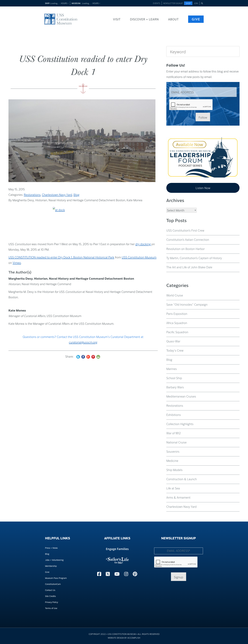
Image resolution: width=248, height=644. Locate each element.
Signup (178, 577)
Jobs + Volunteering (54, 559)
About (173, 19)
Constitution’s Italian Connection (187, 239)
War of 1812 (173, 433)
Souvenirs (172, 451)
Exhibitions (173, 414)
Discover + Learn (144, 19)
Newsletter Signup (173, 3)
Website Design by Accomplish (124, 637)
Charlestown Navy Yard (57, 194)
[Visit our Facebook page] (99, 573)
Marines (171, 369)
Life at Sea (173, 488)
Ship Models (174, 470)
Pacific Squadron (177, 332)
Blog (76, 194)
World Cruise (174, 295)
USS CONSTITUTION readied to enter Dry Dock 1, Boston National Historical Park (61, 257)
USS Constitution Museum (139, 257)
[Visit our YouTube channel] (117, 573)
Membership (51, 565)
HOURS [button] (64, 3)
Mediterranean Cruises (181, 396)
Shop (188, 3)
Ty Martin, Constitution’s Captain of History (194, 258)
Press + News (51, 547)
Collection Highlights (179, 424)
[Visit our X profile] (108, 573)
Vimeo (17, 262)
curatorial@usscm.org (83, 342)
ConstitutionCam (53, 583)
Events (156, 3)
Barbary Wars (175, 387)
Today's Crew (174, 350)
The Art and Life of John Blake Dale (189, 267)
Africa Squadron (176, 323)
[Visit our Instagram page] (126, 573)
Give (196, 19)
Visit (117, 19)
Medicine (172, 460)
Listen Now (203, 188)
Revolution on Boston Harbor (185, 248)
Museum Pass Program (56, 577)
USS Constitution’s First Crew (185, 230)
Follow (203, 117)
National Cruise (176, 442)
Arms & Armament (178, 497)
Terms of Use (51, 608)
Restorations (32, 194)
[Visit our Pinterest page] (135, 573)
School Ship (174, 378)
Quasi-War (173, 341)
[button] (202, 3)
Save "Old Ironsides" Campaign (187, 304)
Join (196, 3)
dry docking (143, 244)
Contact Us (50, 589)
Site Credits (50, 595)
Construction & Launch (181, 479)
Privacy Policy (51, 602)
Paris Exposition (176, 313)
